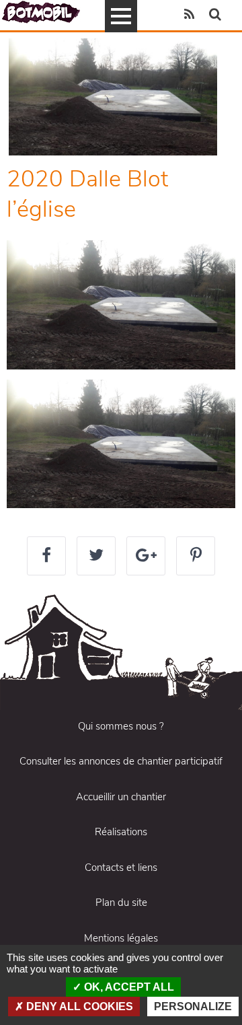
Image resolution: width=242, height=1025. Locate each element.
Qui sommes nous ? (121, 726)
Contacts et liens (121, 867)
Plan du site (121, 902)
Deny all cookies (78, 1006)
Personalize (193, 1006)
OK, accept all (127, 987)
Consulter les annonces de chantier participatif (121, 761)
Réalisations (121, 832)
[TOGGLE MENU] (121, 16)
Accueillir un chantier (121, 797)
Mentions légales (121, 938)
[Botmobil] (41, 12)
